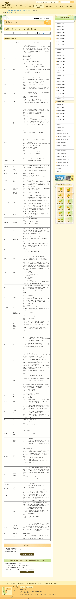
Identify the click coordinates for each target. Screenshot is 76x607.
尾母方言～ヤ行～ (61, 32)
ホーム (5, 10)
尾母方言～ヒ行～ (61, 58)
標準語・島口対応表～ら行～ (63, 142)
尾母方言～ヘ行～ (61, 52)
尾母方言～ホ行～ (61, 49)
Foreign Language (53, 2)
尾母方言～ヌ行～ (61, 70)
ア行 (5, 33)
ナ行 (36, 33)
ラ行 (47, 33)
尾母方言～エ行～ (61, 122)
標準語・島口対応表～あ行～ (63, 165)
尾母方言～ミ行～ (61, 44)
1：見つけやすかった (11, 569)
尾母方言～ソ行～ (61, 90)
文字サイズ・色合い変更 (42, 2)
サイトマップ (55, 583)
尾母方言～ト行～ (61, 78)
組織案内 (22, 587)
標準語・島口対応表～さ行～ (63, 159)
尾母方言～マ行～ (61, 47)
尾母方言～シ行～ (61, 98)
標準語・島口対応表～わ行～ (63, 139)
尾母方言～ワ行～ (61, 20)
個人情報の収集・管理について (36, 583)
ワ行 (49, 33)
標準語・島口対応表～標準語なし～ (64, 133)
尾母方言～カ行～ (61, 116)
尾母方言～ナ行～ (61, 75)
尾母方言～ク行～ (61, 110)
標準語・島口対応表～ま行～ (63, 148)
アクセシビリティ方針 (23, 583)
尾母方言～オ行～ (61, 119)
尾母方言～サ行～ (10, 12)
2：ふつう (17, 565)
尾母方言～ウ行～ (61, 124)
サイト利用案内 (6, 583)
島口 (21, 10)
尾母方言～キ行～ (61, 113)
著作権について (14, 583)
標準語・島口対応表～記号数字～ (64, 136)
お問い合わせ (29, 587)
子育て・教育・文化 (11, 10)
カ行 (7, 33)
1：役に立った (10, 565)
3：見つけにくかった (29, 569)
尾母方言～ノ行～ (61, 64)
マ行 (41, 33)
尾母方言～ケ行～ (61, 107)
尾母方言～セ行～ (61, 93)
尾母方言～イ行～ (61, 127)
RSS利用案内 (47, 583)
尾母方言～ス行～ (61, 96)
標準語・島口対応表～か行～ (63, 162)
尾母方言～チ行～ (61, 84)
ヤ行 (44, 33)
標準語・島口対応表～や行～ (63, 145)
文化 (18, 10)
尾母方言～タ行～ (61, 87)
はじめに (59, 171)
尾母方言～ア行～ (61, 130)
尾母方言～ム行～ (61, 41)
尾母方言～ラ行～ (61, 23)
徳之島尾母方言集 (26, 10)
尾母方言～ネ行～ (61, 67)
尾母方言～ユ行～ (61, 29)
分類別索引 (59, 168)
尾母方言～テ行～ (61, 81)
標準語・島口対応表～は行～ (63, 150)
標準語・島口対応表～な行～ (63, 153)
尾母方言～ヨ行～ (61, 26)
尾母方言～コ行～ (61, 104)
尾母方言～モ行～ (61, 35)
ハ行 (39, 33)
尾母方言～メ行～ (61, 38)
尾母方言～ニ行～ (61, 72)
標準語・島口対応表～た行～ (63, 156)
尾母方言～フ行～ (61, 55)
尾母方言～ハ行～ (61, 61)
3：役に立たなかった (26, 565)
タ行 (33, 33)
